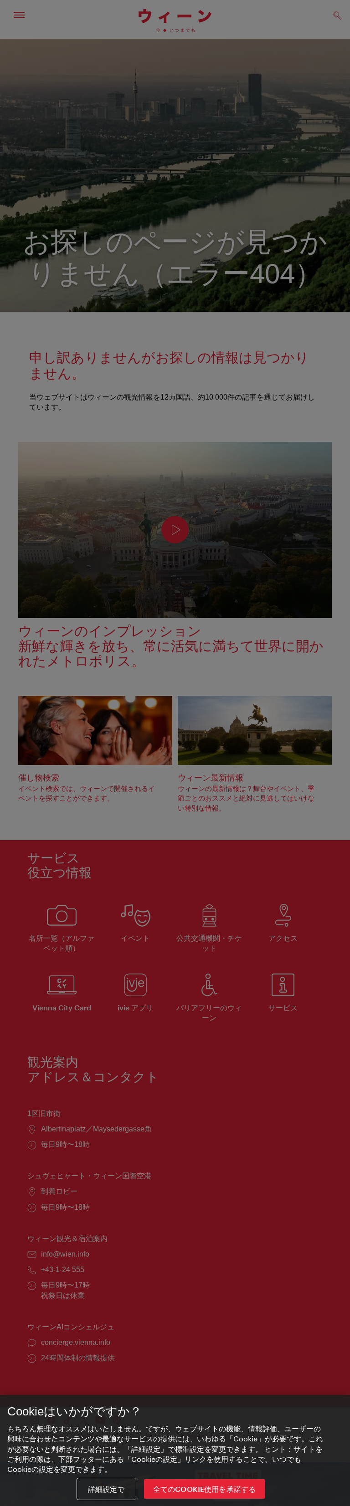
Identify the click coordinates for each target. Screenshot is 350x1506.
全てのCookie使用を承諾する (204, 1489)
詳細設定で (106, 1489)
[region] (175, 1450)
